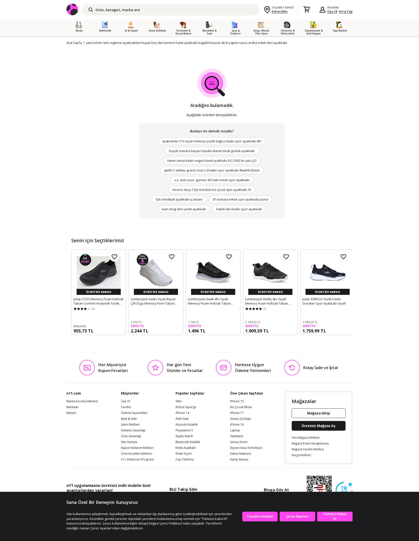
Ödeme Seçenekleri (134, 413)
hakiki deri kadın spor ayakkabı (239, 209)
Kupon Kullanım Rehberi (137, 448)
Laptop (235, 430)
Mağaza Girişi (318, 413)
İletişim (71, 413)
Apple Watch (184, 436)
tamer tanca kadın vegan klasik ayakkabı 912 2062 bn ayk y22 (212, 160)
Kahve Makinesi (240, 454)
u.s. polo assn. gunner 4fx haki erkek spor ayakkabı (212, 180)
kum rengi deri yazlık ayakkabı (184, 209)
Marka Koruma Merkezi (82, 401)
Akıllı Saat (182, 419)
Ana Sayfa (74, 42)
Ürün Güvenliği (131, 436)
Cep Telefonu (185, 459)
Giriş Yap (346, 11)
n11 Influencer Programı (137, 459)
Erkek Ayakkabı (186, 448)
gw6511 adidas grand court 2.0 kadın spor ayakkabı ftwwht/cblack (212, 170)
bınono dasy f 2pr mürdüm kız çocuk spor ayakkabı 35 (212, 189)
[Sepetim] (306, 9)
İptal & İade (129, 419)
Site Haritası (129, 442)
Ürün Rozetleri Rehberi (136, 454)
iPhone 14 (182, 413)
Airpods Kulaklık (187, 425)
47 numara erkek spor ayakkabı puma (240, 199)
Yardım (126, 407)
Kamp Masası (239, 459)
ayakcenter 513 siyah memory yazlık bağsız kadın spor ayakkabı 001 (212, 141)
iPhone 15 (237, 401)
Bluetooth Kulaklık (188, 442)
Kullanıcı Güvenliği (133, 430)
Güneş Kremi (239, 442)
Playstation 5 (184, 430)
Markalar (72, 407)
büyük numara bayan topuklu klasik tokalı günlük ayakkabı (212, 151)
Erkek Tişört (184, 454)
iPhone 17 (237, 413)
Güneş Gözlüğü (240, 419)
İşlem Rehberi (130, 425)
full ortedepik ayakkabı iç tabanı (179, 199)
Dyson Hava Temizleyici (246, 448)
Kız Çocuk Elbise (241, 407)
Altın (179, 401)
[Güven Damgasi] (344, 490)
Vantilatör (236, 436)
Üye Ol (332, 11)
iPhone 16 (237, 425)
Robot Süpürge (186, 407)
